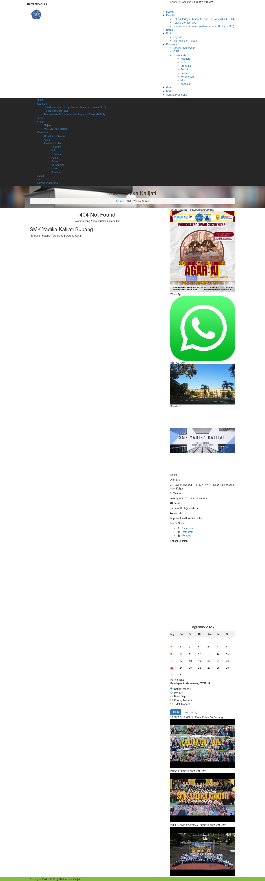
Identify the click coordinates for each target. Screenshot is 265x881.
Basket (184, 73)
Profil (169, 33)
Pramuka (186, 66)
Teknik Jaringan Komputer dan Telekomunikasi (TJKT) (204, 19)
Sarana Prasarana (176, 94)
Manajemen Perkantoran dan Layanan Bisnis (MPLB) (203, 26)
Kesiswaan (172, 44)
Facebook (187, 528)
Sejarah (177, 37)
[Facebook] (202, 440)
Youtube (186, 535)
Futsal (184, 69)
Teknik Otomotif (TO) (185, 22)
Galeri (169, 87)
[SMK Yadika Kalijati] (62, 16)
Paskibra (186, 58)
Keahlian (171, 15)
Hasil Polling (190, 712)
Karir (169, 91)
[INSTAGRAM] (202, 384)
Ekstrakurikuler (181, 55)
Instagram (187, 532)
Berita (169, 30)
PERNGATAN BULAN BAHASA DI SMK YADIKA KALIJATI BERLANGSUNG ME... (101, 3)
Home (119, 201)
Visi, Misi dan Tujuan (185, 40)
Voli (183, 62)
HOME (170, 12)
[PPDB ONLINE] (202, 251)
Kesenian (186, 84)
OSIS (176, 51)
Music (184, 80)
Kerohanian (187, 76)
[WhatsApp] (202, 328)
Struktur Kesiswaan (184, 48)
